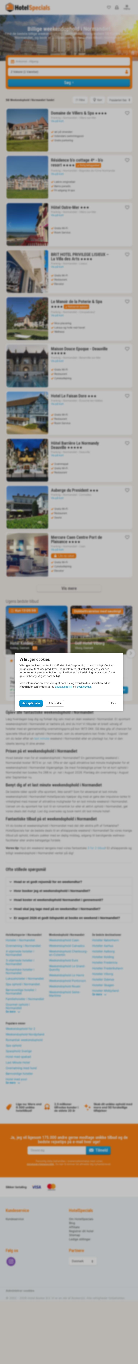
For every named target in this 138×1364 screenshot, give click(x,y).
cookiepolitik (84, 686)
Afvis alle (55, 703)
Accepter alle (31, 703)
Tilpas (112, 703)
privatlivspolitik (63, 686)
